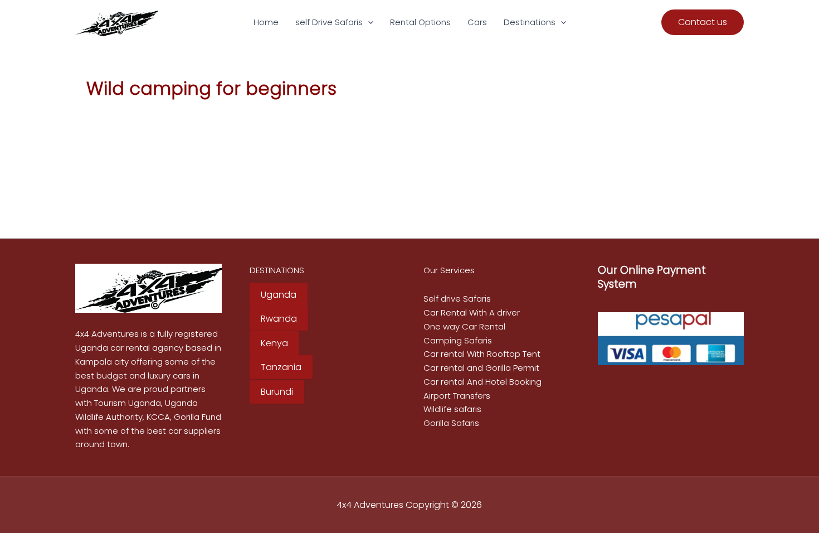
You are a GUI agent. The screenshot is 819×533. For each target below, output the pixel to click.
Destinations (529, 22)
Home (266, 22)
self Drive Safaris (329, 22)
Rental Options (420, 22)
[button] (702, 22)
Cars (477, 22)
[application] (368, 22)
